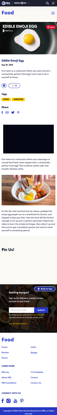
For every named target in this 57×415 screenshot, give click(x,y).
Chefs (33, 347)
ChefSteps (18, 99)
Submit (41, 310)
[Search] (47, 3)
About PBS (6, 377)
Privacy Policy (36, 315)
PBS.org (5, 372)
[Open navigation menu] (53, 3)
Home (4, 347)
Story (6, 99)
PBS (6, 3)
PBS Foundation (9, 383)
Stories (34, 352)
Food (8, 13)
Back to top (46, 289)
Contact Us (36, 383)
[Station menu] (28, 3)
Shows (5, 358)
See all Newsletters (18, 323)
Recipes (5, 352)
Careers (34, 377)
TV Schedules (37, 372)
